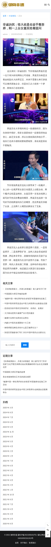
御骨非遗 (14, 535)
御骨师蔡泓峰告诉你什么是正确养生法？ (21, 328)
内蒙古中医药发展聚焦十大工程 (17, 323)
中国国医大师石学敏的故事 (15, 294)
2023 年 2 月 (8, 451)
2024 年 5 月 (8, 427)
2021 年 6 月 (8, 509)
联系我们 (32, 543)
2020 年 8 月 (8, 524)
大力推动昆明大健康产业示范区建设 (19, 313)
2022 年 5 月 (8, 470)
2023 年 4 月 (8, 446)
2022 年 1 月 (8, 490)
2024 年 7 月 (8, 417)
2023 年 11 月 (8, 432)
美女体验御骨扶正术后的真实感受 (17, 377)
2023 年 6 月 (8, 437)
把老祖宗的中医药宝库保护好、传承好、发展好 (23, 308)
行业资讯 (12, 16)
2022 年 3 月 (8, 480)
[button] (45, 5)
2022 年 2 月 (8, 485)
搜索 (25, 345)
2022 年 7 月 (8, 461)
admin (5, 34)
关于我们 (23, 543)
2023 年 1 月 (8, 456)
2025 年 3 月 (8, 408)
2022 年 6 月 (8, 466)
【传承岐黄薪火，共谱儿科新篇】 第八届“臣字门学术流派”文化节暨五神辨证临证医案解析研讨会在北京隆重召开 (25, 364)
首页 (4, 16)
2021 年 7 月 (8, 504)
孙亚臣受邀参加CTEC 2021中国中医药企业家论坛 (25, 332)
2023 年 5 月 (8, 441)
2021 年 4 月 (8, 514)
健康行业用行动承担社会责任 (16, 318)
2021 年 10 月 (8, 495)
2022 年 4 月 (8, 475)
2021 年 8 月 (8, 499)
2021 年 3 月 (8, 519)
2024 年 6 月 (8, 422)
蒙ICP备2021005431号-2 (28, 535)
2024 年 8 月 (8, 412)
